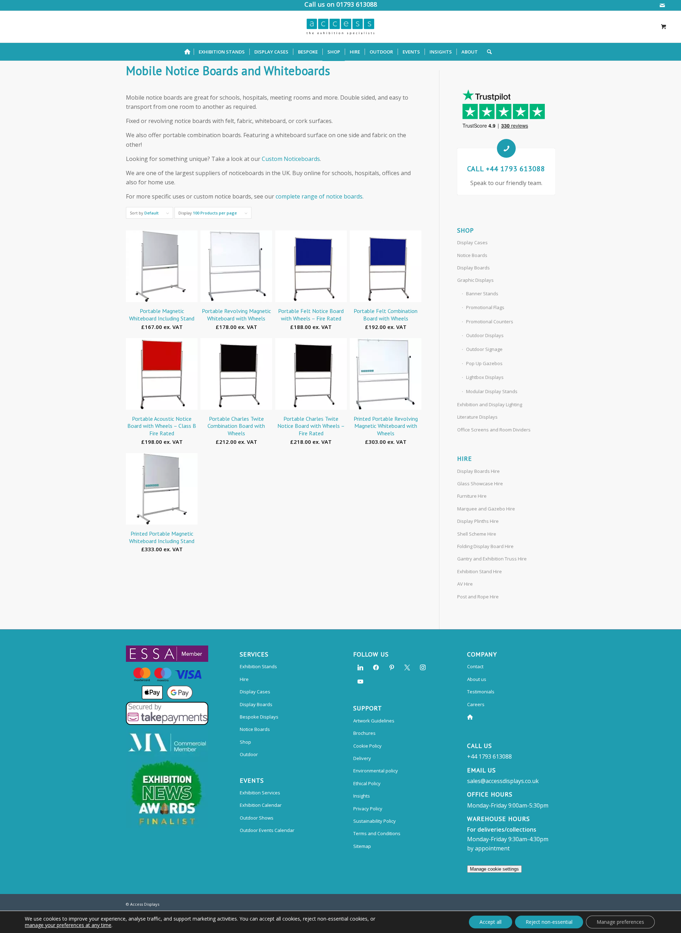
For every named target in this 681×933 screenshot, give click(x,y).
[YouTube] (360, 681)
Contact (475, 666)
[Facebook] (376, 667)
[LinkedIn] (360, 667)
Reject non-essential (549, 921)
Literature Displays (477, 417)
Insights (361, 796)
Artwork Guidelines (373, 720)
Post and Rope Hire (478, 596)
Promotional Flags (485, 307)
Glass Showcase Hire (480, 483)
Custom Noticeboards (291, 159)
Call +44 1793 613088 (506, 168)
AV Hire (465, 584)
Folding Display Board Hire (485, 546)
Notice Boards (472, 255)
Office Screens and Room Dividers (494, 429)
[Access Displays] (340, 26)
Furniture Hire (472, 496)
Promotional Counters (489, 321)
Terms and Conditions (376, 833)
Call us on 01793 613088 (340, 4)
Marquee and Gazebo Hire (486, 508)
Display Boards (473, 267)
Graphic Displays (475, 280)
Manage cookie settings (494, 869)
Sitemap (362, 846)
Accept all (491, 921)
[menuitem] (189, 52)
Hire (244, 679)
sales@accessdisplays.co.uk (503, 781)
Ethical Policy (367, 783)
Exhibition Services (260, 792)
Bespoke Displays (259, 717)
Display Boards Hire (478, 471)
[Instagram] (422, 667)
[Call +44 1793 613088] (506, 148)
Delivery (362, 758)
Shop (245, 742)
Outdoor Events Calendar (267, 830)
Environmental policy (375, 770)
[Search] (487, 52)
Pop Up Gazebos (484, 363)
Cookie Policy (367, 746)
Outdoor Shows (256, 818)
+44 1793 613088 (489, 756)
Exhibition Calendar (261, 805)
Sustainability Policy (374, 821)
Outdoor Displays (485, 335)
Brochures (364, 733)
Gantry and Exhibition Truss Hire (492, 558)
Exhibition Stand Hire (479, 571)
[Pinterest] (391, 667)
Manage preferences (620, 921)
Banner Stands (482, 293)
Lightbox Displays (485, 377)
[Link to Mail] (662, 5)
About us (476, 679)
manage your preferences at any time (68, 925)
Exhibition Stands (258, 666)
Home (471, 717)
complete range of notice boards (319, 196)
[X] (407, 667)
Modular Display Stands (491, 391)
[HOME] (189, 52)
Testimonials (480, 691)
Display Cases (472, 242)
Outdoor (249, 754)
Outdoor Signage (484, 349)
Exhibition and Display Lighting (489, 404)
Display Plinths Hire (478, 521)
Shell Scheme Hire (476, 534)
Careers (476, 704)
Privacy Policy (367, 808)
